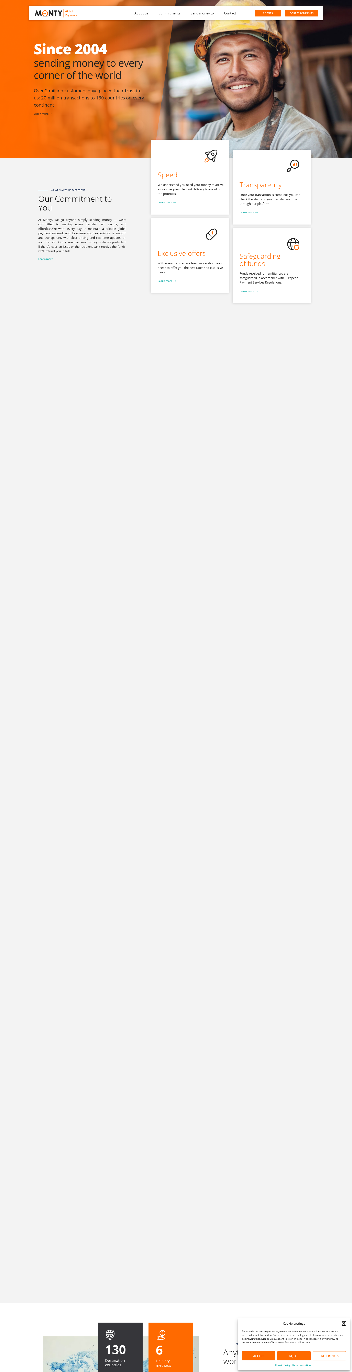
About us (141, 13)
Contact (230, 13)
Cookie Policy (282, 1365)
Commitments (169, 13)
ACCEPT (258, 1356)
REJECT (294, 1356)
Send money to (202, 13)
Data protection (301, 1365)
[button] (344, 1323)
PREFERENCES (329, 1356)
